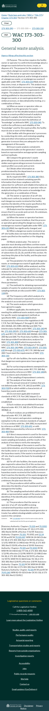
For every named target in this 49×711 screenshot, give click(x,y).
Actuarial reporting (24, 640)
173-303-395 (10, 331)
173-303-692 (26, 426)
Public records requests (24, 673)
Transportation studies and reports (24, 645)
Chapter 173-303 (9, 18)
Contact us (24, 684)
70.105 (32, 526)
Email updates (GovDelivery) (24, 689)
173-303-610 (27, 81)
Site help (24, 679)
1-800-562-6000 (24, 610)
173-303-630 (25, 331)
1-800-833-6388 (34, 614)
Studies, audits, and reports (25, 630)
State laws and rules (17, 15)
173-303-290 (7, 28)
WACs (30, 15)
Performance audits (24, 635)
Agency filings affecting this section (17, 55)
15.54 (41, 534)
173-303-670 (18, 350)
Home (4, 15)
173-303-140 (38, 328)
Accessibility (24, 663)
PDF (6, 35)
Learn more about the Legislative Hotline (24, 620)
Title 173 (38, 15)
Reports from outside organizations (24, 650)
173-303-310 (38, 28)
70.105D (43, 526)
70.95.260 (5, 572)
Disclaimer (28, 705)
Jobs (24, 668)
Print (6, 23)
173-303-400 (22, 317)
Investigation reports (24, 656)
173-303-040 (35, 122)
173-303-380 (33, 176)
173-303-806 (16, 518)
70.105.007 (20, 537)
